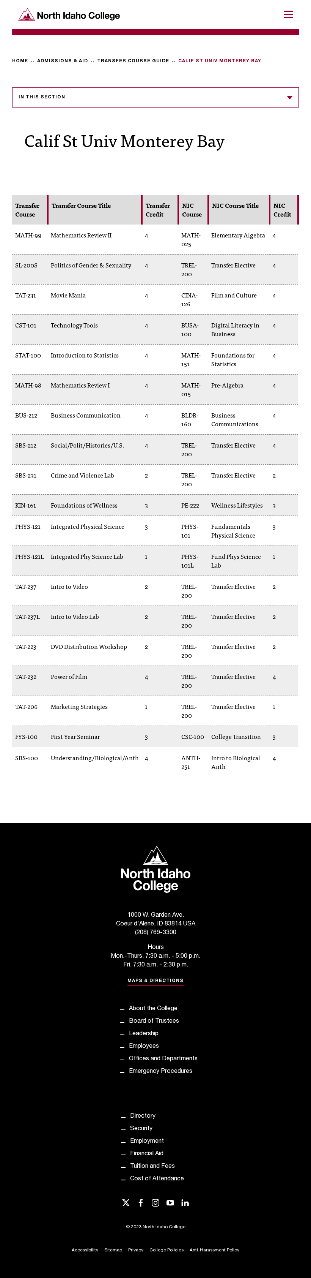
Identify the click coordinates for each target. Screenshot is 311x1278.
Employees (144, 1047)
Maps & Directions (155, 981)
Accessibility (85, 1250)
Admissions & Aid (62, 61)
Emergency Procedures (160, 1072)
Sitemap (113, 1250)
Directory (143, 1117)
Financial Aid (146, 1154)
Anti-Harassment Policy (214, 1250)
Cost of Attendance (157, 1179)
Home (20, 61)
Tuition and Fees (152, 1167)
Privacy (135, 1250)
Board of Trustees (154, 1022)
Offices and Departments (163, 1059)
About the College (153, 1009)
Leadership (144, 1034)
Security (141, 1129)
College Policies (166, 1250)
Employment (147, 1142)
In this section (42, 97)
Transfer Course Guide (133, 61)
